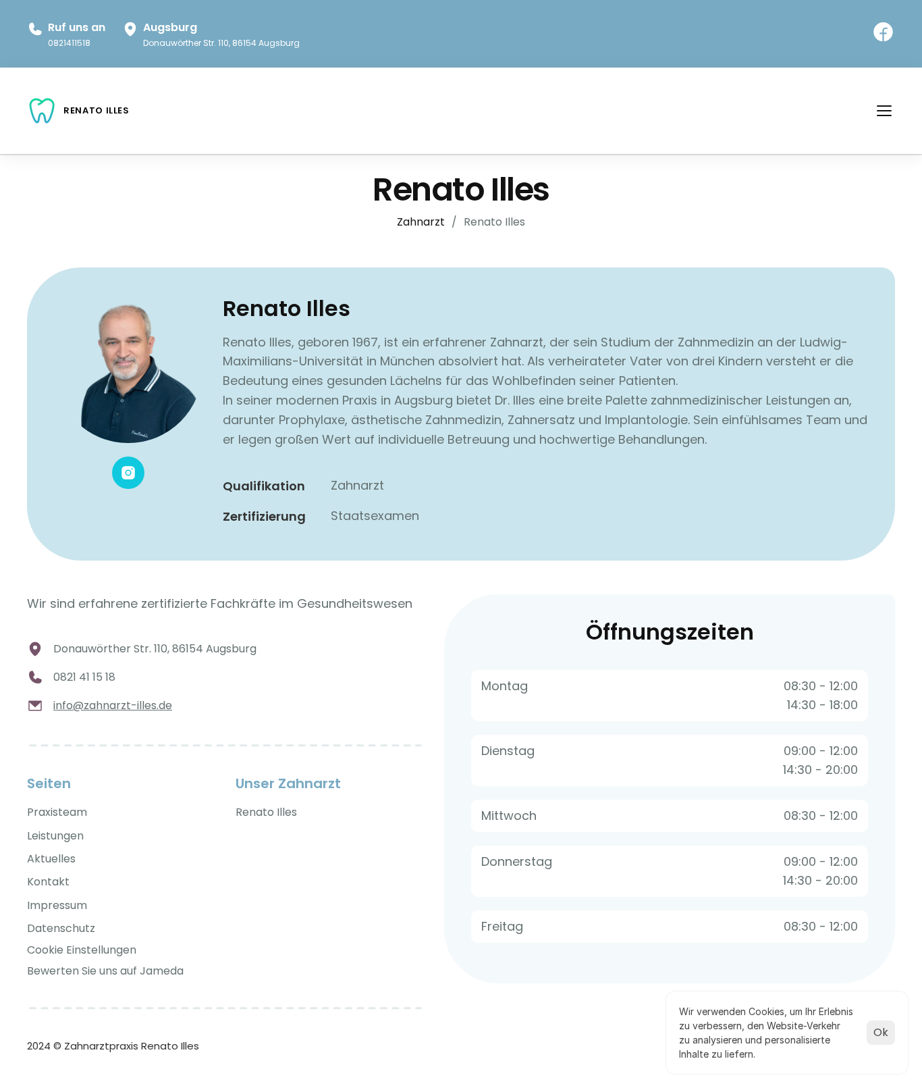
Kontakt (48, 881)
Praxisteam (57, 812)
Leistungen (55, 836)
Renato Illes (266, 812)
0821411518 (69, 43)
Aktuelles (51, 858)
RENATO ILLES (96, 110)
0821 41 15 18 (84, 677)
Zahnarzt (421, 222)
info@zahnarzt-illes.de (112, 705)
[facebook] (883, 33)
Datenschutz (61, 928)
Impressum (57, 905)
